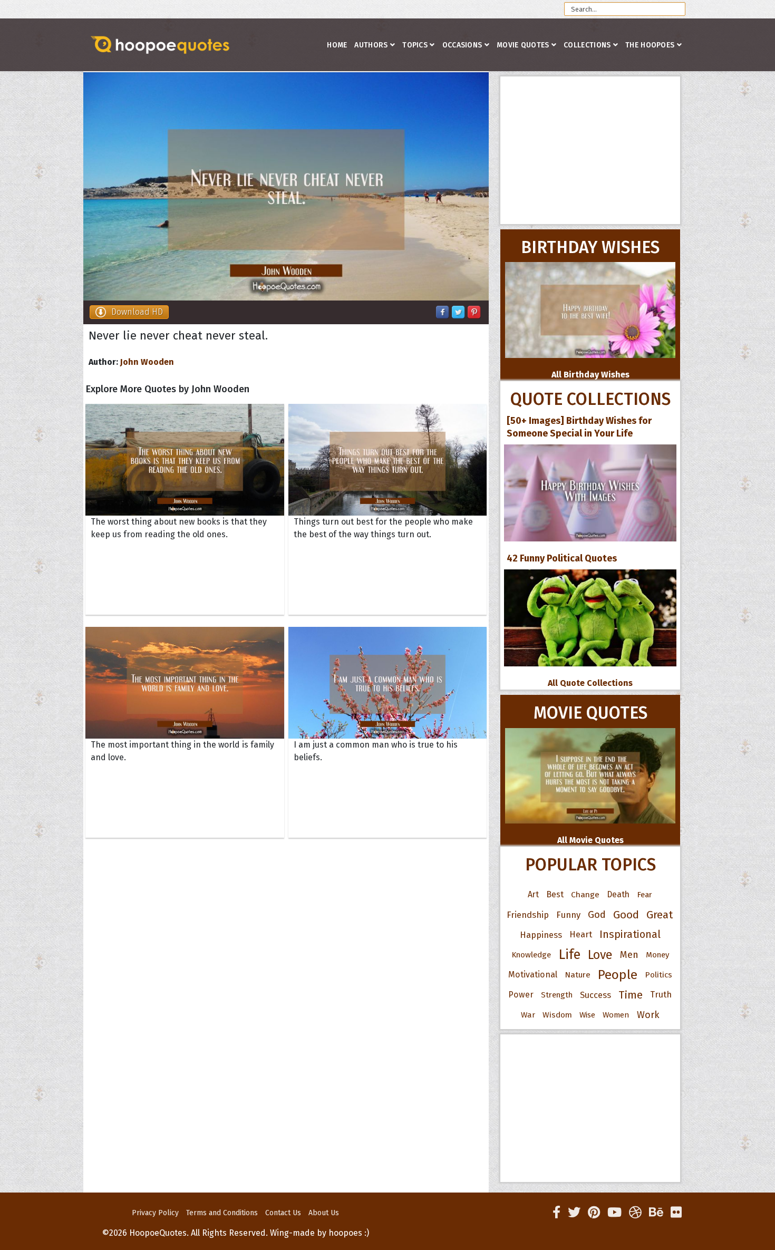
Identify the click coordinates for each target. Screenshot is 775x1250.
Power (521, 995)
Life (569, 954)
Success (595, 995)
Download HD (137, 312)
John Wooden (147, 362)
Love (600, 954)
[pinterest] (594, 1212)
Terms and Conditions (222, 1212)
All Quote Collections (590, 683)
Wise (587, 1015)
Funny (568, 914)
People (617, 975)
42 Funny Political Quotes (562, 558)
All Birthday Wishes (590, 375)
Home (337, 45)
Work (648, 1015)
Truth (661, 995)
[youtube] (614, 1212)
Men (629, 955)
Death (618, 894)
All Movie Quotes (590, 840)
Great (659, 914)
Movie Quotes (523, 45)
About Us (323, 1212)
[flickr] (676, 1212)
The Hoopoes (649, 45)
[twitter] (574, 1212)
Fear (644, 894)
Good (626, 914)
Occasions (462, 45)
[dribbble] (635, 1212)
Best (555, 894)
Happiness (541, 934)
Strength (557, 995)
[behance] (656, 1212)
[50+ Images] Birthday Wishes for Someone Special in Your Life (579, 427)
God (597, 914)
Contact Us (283, 1212)
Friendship (528, 914)
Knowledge (531, 955)
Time (630, 995)
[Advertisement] (590, 150)
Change (585, 894)
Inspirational (630, 934)
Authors (371, 45)
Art (533, 894)
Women (616, 1015)
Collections (587, 45)
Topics (415, 45)
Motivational (532, 975)
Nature (577, 975)
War (528, 1015)
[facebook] (556, 1212)
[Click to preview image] (286, 186)
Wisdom (557, 1015)
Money (657, 955)
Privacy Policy (155, 1212)
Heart (580, 934)
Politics (658, 975)
